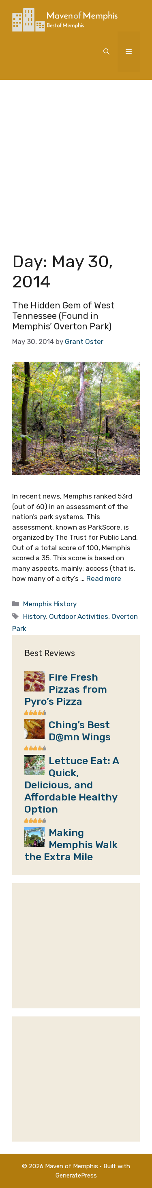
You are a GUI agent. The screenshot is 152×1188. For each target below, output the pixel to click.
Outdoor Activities (78, 616)
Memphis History (50, 604)
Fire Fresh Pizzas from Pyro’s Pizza (65, 689)
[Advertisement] (76, 159)
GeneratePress (76, 1175)
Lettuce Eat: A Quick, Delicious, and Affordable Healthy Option (71, 785)
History (34, 616)
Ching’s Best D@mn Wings (80, 731)
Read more (103, 578)
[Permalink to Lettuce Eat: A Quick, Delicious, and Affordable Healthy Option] (34, 773)
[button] (106, 51)
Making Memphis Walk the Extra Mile (71, 845)
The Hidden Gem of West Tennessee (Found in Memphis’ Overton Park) (63, 316)
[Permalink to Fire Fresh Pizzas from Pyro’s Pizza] (34, 689)
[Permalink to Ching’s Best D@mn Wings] (34, 737)
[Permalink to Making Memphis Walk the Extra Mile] (34, 844)
